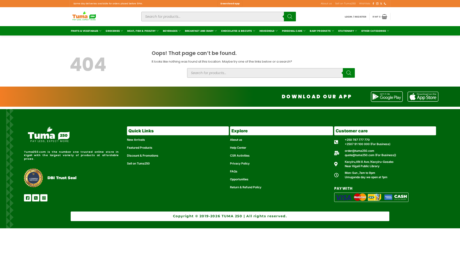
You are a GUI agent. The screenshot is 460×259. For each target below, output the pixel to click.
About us (326, 3)
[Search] (290, 16)
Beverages (170, 30)
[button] (356, 17)
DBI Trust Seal (61, 178)
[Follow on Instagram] (377, 3)
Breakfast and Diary (199, 30)
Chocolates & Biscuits (236, 30)
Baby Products (320, 30)
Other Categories (373, 30)
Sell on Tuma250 (345, 3)
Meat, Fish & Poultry (141, 30)
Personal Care (292, 30)
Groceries (113, 30)
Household (267, 30)
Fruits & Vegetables (84, 30)
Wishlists (364, 3)
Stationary (346, 30)
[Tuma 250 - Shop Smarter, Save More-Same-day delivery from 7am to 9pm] (101, 16)
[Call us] (385, 3)
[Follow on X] (381, 3)
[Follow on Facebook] (373, 3)
